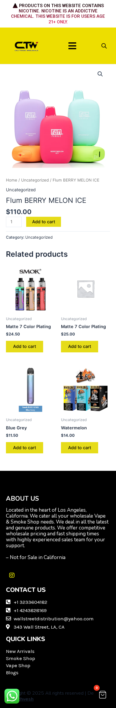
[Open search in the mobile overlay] (104, 46)
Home (11, 180)
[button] (72, 45)
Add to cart (43, 221)
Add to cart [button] (24, 346)
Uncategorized (35, 180)
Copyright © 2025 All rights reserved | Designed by (56, 696)
